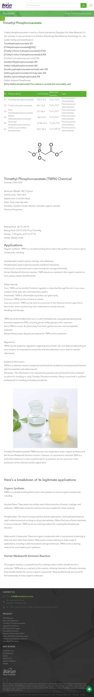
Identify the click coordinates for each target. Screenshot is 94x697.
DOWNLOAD (8, 653)
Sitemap (75, 695)
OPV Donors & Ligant (11, 628)
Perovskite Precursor (11, 631)
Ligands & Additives (11, 626)
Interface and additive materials (15, 639)
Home (67, 13)
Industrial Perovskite (10, 641)
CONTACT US (8, 651)
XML (83, 695)
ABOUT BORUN (9, 661)
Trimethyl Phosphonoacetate (14, 623)
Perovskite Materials (10, 621)
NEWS (5, 656)
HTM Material (8, 618)
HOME (5, 664)
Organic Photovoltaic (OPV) (13, 633)
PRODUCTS (7, 659)
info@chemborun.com (22, 596)
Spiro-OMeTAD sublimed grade (15, 636)
